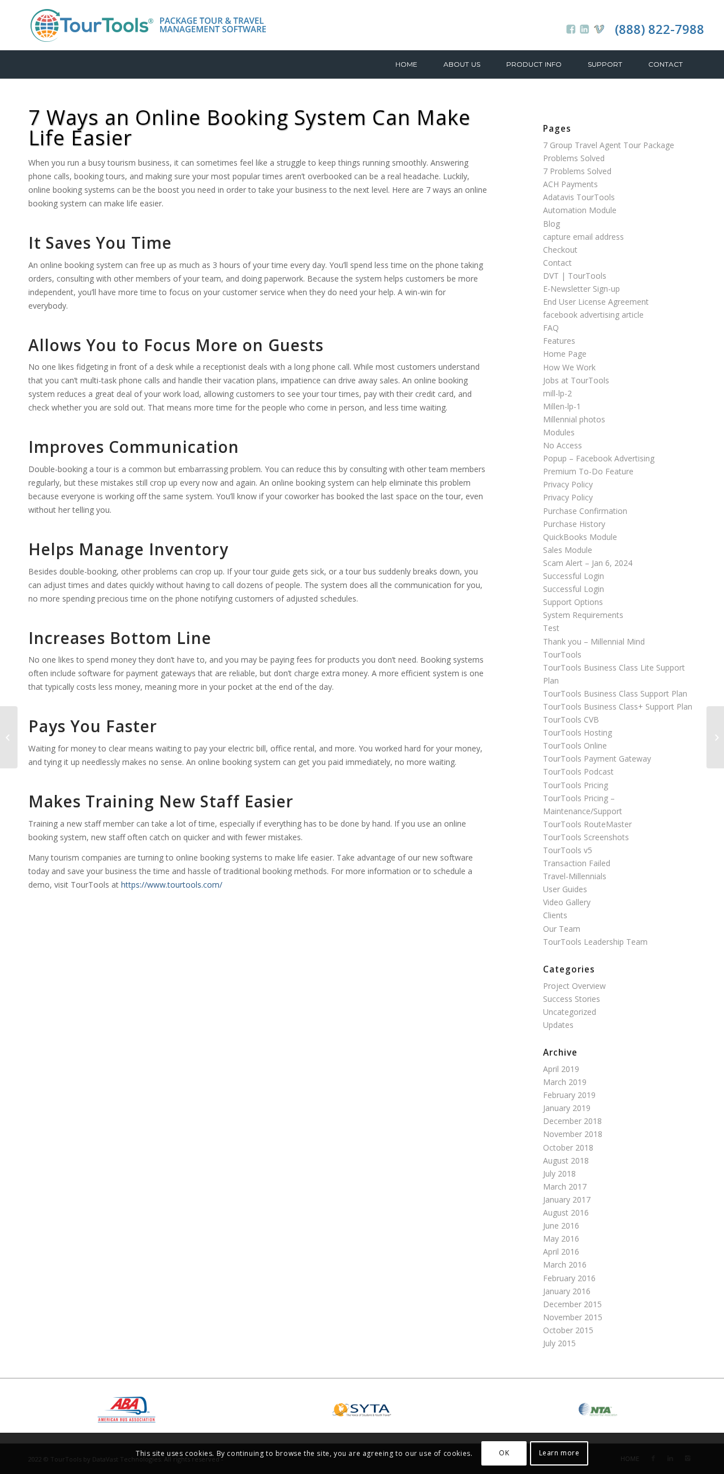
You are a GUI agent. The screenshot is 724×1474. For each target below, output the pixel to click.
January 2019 (567, 1108)
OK (504, 1453)
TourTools (562, 654)
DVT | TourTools (574, 275)
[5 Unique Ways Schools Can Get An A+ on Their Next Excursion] (715, 737)
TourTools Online (575, 745)
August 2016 (566, 1212)
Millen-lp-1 (562, 406)
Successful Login (573, 575)
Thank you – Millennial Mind (594, 641)
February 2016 (569, 1278)
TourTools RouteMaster (587, 824)
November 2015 (572, 1317)
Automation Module (580, 210)
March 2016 (565, 1264)
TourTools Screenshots (586, 837)
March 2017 (565, 1186)
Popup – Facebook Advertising (598, 458)
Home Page (565, 353)
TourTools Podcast (578, 771)
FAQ (551, 327)
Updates (558, 1024)
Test (551, 628)
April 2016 (561, 1251)
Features (559, 340)
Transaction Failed (576, 863)
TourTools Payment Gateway (597, 758)
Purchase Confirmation (585, 510)
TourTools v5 (567, 850)
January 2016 (567, 1291)
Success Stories (571, 998)
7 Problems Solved (577, 171)
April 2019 (561, 1069)
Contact (557, 262)
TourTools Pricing (575, 785)
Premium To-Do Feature (588, 471)
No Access (562, 445)
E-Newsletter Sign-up (581, 288)
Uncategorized (569, 1011)
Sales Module (567, 549)
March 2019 (565, 1082)
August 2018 (566, 1160)
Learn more (559, 1453)
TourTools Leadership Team (595, 941)
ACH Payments (570, 184)
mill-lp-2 (557, 393)
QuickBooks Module (580, 536)
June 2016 (561, 1225)
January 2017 (567, 1199)
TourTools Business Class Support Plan (615, 693)
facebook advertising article (593, 314)
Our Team (561, 928)
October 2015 (568, 1330)
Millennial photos (574, 419)
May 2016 (561, 1238)
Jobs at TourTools (576, 380)
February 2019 (569, 1095)
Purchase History (574, 523)
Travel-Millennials (574, 876)
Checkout (560, 249)
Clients (555, 915)
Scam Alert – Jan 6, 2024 (587, 562)
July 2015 (559, 1343)
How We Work (569, 367)
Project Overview (574, 985)
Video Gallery (567, 902)
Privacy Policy (568, 484)
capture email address (583, 236)
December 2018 (572, 1121)
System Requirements (583, 615)
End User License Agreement (596, 301)
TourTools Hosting (577, 732)
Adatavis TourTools (579, 197)
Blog (551, 223)
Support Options (573, 601)
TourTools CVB (571, 719)
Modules (559, 432)
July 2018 (559, 1173)
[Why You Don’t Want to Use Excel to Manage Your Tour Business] (9, 737)
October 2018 (568, 1147)
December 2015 (572, 1304)
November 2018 (572, 1134)
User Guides (565, 889)
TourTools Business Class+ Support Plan (617, 706)
